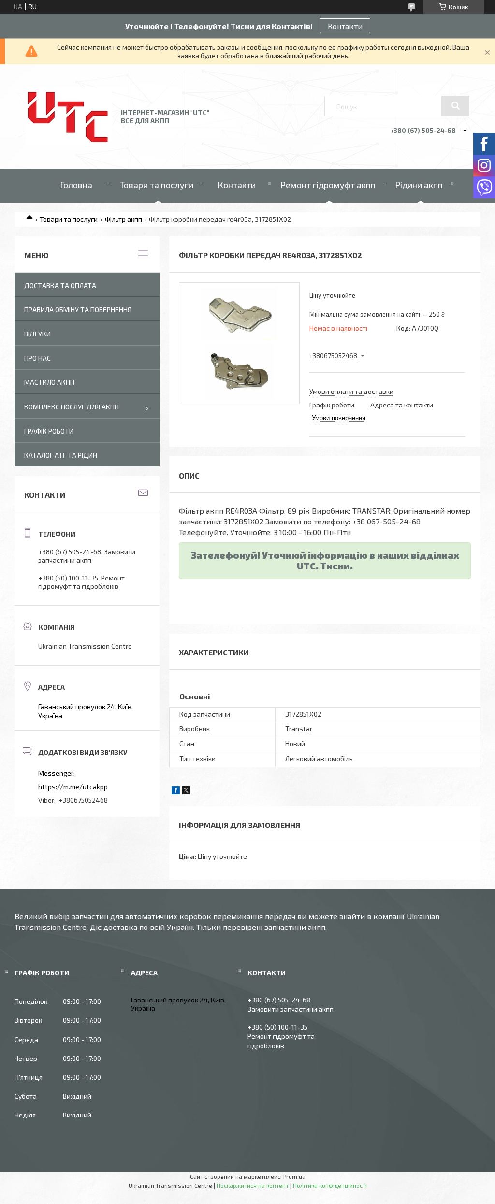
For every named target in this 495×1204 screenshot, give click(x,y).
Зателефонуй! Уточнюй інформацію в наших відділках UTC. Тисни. (325, 560)
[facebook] (176, 791)
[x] (186, 791)
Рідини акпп (419, 184)
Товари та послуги (156, 184)
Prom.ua (294, 1176)
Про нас (37, 358)
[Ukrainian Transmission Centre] (69, 142)
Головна (76, 184)
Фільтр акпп (123, 219)
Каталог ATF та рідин (60, 455)
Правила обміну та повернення (77, 309)
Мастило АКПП (49, 382)
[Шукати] (455, 106)
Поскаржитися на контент (253, 1185)
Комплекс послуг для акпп (71, 407)
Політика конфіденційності (330, 1185)
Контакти (345, 25)
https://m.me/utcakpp (73, 787)
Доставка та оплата (60, 285)
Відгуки (37, 334)
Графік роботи (48, 431)
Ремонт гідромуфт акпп (328, 184)
